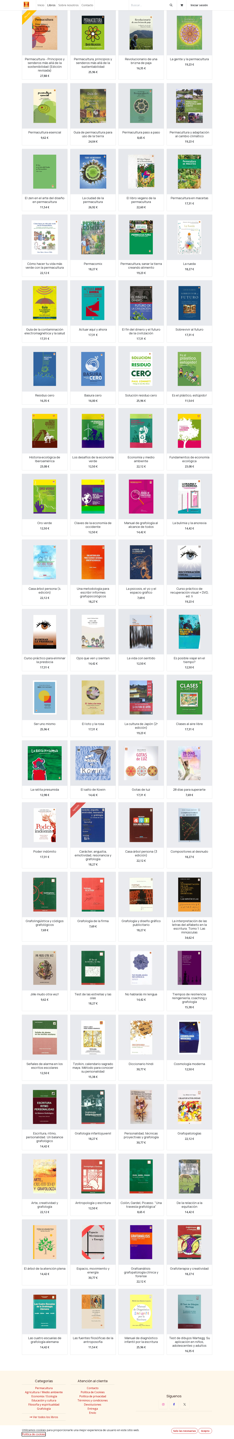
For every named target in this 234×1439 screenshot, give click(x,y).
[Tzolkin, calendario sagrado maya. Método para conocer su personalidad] (93, 1037)
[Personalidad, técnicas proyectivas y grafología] (141, 1107)
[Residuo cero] (44, 368)
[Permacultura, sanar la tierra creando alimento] (141, 237)
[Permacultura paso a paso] (141, 106)
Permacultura (44, 1388)
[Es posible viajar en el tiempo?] (189, 631)
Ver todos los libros (45, 1417)
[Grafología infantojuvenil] (93, 1107)
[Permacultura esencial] (44, 106)
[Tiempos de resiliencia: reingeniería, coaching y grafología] (189, 968)
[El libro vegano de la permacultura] (141, 171)
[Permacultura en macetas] (189, 171)
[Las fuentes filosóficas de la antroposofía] (93, 1311)
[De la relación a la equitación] (189, 1176)
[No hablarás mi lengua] (141, 968)
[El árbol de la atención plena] (44, 1242)
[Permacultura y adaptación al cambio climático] (189, 106)
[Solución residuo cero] (141, 368)
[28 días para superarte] (189, 763)
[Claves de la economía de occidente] (93, 496)
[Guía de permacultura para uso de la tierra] (93, 106)
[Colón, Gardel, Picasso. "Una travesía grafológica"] (141, 1176)
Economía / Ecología (44, 1396)
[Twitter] (184, 1404)
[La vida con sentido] (141, 631)
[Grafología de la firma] (93, 894)
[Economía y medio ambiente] (141, 430)
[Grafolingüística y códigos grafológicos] (44, 894)
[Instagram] (163, 1404)
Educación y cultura (44, 1400)
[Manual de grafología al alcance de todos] (141, 496)
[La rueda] (189, 237)
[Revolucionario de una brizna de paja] (141, 32)
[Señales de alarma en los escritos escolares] (44, 1037)
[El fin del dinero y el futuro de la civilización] (141, 303)
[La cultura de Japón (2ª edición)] (141, 697)
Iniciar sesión (199, 5)
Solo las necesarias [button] (184, 1430)
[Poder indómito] (44, 825)
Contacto (92, 1388)
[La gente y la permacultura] (189, 32)
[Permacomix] (93, 237)
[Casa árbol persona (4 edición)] (44, 562)
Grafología (44, 1409)
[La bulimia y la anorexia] (189, 496)
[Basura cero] (93, 368)
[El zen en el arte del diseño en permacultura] (44, 171)
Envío (92, 1413)
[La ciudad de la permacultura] (93, 171)
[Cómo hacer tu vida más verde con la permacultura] (44, 237)
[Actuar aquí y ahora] (93, 303)
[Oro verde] (44, 496)
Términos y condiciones (92, 1400)
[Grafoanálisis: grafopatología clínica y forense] (141, 1242)
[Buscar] (171, 5)
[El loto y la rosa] (93, 697)
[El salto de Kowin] (93, 763)
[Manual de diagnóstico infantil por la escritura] (141, 1311)
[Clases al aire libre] (189, 697)
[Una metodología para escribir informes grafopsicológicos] (93, 562)
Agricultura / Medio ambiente (44, 1392)
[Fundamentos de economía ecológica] (189, 430)
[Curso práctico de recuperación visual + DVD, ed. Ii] (189, 562)
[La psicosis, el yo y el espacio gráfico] (141, 562)
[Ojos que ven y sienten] (93, 631)
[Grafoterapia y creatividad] (189, 1242)
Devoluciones (92, 1404)
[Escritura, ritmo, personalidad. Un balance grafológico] (44, 1107)
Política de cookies (33, 1434)
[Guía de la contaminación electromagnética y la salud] (44, 303)
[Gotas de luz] (141, 763)
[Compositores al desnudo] (189, 825)
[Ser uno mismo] (44, 697)
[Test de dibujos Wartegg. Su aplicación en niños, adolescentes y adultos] (189, 1311)
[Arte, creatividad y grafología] (44, 1176)
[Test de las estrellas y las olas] (93, 968)
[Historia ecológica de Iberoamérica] (44, 430)
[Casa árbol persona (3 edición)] (141, 825)
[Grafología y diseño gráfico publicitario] (141, 894)
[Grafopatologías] (189, 1107)
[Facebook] (174, 1404)
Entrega (93, 1409)
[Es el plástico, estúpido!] (189, 368)
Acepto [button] (205, 1430)
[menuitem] (41, 5)
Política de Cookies (93, 1392)
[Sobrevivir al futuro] (189, 303)
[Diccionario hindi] (141, 1037)
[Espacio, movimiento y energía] (93, 1242)
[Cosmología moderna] (189, 1037)
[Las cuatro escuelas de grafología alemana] (44, 1311)
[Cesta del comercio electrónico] (181, 5)
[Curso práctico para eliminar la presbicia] (44, 631)
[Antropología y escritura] (93, 1176)
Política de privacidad (92, 1396)
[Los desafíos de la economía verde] (93, 430)
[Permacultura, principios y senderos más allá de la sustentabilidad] (93, 32)
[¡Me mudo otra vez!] (44, 968)
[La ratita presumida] (44, 763)
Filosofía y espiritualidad (43, 1404)
